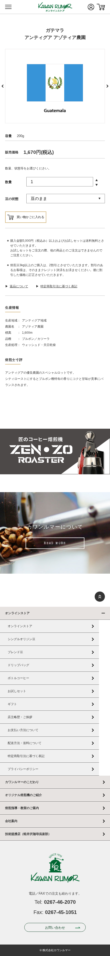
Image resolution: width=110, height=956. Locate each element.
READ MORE (55, 543)
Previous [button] (3, 86)
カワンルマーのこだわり (22, 782)
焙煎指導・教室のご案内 (22, 808)
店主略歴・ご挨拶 (20, 717)
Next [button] (107, 86)
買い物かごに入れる (30, 217)
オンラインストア (17, 613)
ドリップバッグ (18, 665)
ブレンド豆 (15, 652)
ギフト (12, 704)
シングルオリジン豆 (21, 639)
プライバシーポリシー (23, 769)
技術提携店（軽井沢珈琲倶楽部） (28, 834)
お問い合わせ (55, 928)
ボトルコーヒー (18, 678)
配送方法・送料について (24, 743)
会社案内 (11, 821)
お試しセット (17, 691)
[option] (55, 86)
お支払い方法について (23, 730)
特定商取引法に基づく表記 (26, 756)
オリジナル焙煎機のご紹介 (23, 795)
